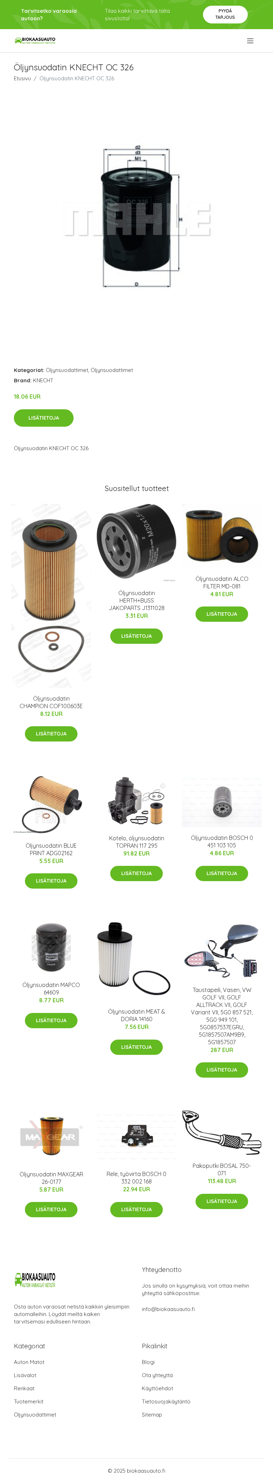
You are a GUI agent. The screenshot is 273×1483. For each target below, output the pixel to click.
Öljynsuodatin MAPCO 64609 (51, 988)
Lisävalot (25, 1375)
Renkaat (24, 1388)
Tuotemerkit (28, 1401)
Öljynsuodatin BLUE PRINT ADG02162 (51, 849)
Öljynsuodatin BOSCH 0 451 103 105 (222, 841)
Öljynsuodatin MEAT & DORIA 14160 (136, 1015)
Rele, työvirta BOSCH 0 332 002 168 (136, 1177)
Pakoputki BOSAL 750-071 (222, 1169)
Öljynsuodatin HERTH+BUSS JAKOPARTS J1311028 (137, 600)
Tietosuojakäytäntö (166, 1401)
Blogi (148, 1362)
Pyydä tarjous (225, 14)
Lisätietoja (43, 418)
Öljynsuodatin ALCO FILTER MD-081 (222, 582)
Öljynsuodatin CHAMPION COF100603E (51, 702)
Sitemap (152, 1414)
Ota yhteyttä (157, 1375)
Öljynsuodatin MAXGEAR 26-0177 (51, 1178)
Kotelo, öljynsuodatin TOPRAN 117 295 (136, 842)
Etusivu (22, 78)
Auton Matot (29, 1362)
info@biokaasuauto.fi (168, 1309)
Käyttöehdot (157, 1388)
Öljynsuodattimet (67, 370)
